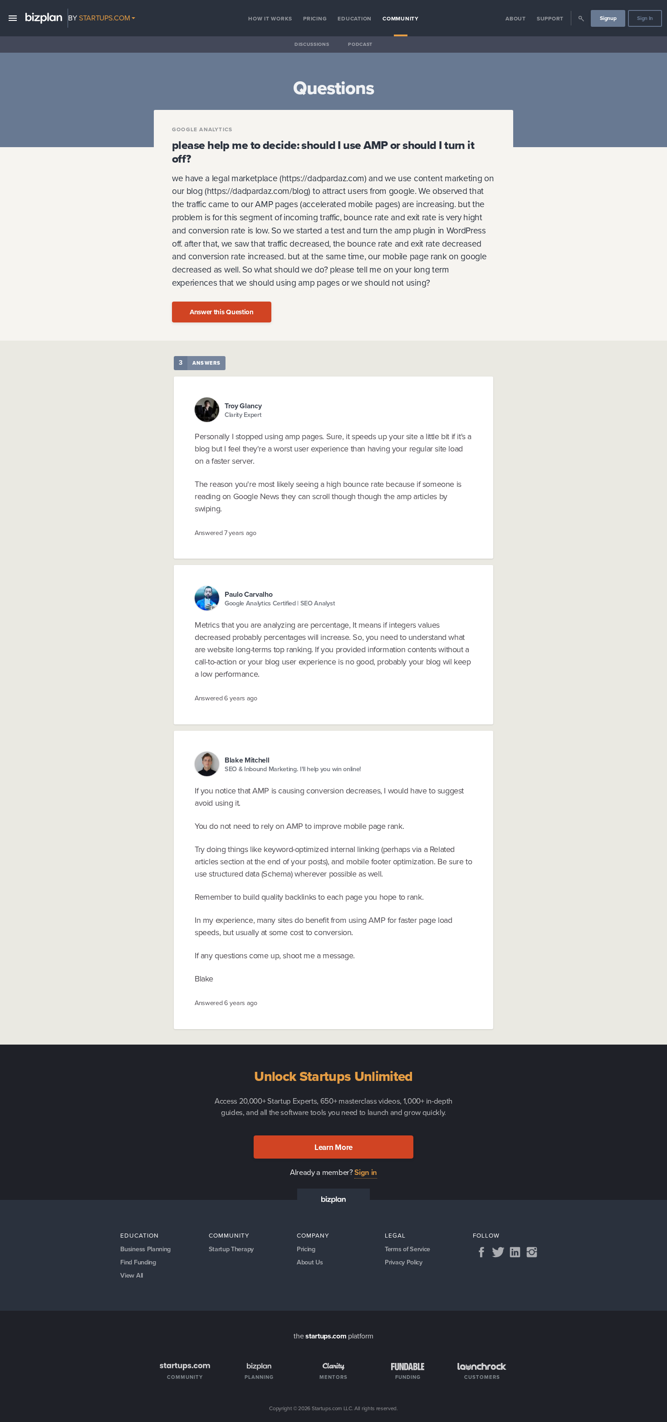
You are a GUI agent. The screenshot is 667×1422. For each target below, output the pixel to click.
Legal (395, 1235)
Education (355, 19)
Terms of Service (407, 1249)
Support (550, 19)
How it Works (270, 19)
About (515, 19)
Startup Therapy (231, 1249)
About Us (310, 1262)
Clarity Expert (243, 415)
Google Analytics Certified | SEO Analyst (280, 603)
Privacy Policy (403, 1262)
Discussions (311, 44)
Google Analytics (202, 129)
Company (313, 1235)
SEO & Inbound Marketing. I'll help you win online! (293, 769)
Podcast (360, 44)
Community (401, 19)
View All (131, 1275)
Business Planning (145, 1249)
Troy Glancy (243, 406)
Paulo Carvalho (249, 594)
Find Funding (138, 1262)
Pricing (315, 19)
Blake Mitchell (247, 760)
